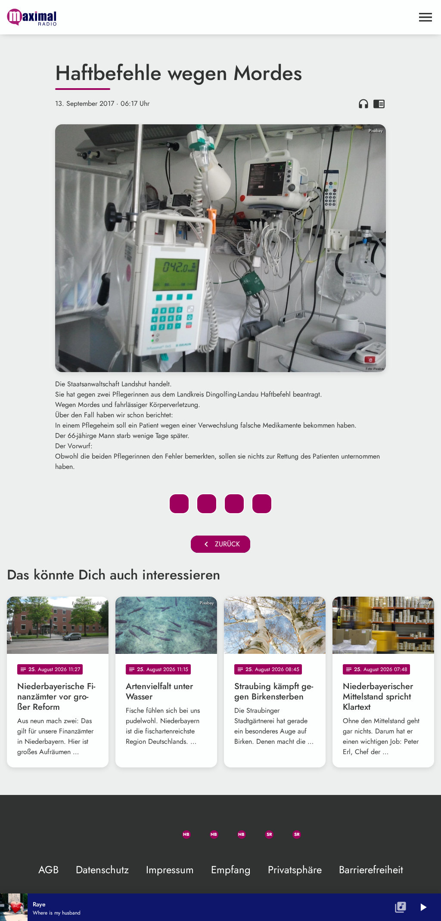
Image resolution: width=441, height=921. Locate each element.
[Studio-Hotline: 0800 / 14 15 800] (151, 829)
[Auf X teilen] (206, 503)
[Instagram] (234, 829)
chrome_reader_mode (379, 104)
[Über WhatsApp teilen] (234, 503)
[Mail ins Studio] (124, 829)
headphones (363, 104)
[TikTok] (317, 829)
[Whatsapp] (179, 829)
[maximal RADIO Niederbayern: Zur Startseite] (210, 17)
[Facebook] (206, 829)
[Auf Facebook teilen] (179, 503)
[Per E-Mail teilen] (262, 503)
